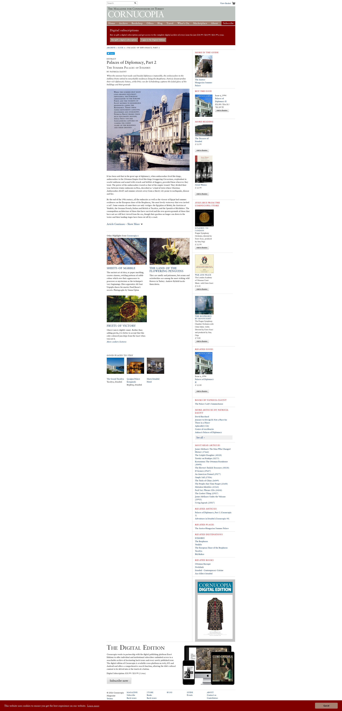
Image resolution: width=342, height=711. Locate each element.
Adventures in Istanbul (205, 518)
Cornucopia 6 (133, 235)
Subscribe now (119, 680)
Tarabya (198, 551)
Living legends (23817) (205, 503)
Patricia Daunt (217, 400)
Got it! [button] (326, 705)
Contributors (212, 698)
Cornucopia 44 (222, 518)
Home (111, 23)
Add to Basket (222, 110)
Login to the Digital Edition (153, 40)
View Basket (225, 3)
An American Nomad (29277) (208, 474)
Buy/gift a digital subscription (124, 40)
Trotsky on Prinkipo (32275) (207, 458)
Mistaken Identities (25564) (207, 487)
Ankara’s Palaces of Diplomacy (208, 432)
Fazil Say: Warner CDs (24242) (208, 490)
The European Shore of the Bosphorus (211, 548)
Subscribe (228, 23)
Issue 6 (121, 48)
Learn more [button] (93, 705)
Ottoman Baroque (203, 564)
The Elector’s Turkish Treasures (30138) (212, 468)
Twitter (110, 698)
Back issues (132, 698)
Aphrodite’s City (202, 426)
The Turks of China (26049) (207, 480)
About (214, 23)
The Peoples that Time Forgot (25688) (211, 484)
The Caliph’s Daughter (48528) (208, 455)
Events (190, 695)
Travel (169, 23)
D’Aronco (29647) (203, 471)
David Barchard (202, 416)
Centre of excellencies (204, 429)
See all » (200, 437)
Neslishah (199, 567)
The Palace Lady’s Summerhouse (209, 404)
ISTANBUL (200, 538)
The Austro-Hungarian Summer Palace (203, 82)
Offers (150, 23)
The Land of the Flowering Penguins (166, 270)
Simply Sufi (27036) (203, 477)
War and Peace (203, 275)
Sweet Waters (201, 185)
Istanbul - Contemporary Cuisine (209, 570)
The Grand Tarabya (115, 379)
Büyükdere (199, 554)
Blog (160, 23)
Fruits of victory (121, 325)
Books (149, 695)
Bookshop (137, 23)
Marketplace (200, 23)
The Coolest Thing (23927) (206, 493)
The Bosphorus (201, 541)
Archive (123, 23)
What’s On (183, 23)
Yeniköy (198, 544)
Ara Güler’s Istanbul (203, 573)
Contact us (211, 695)
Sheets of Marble (121, 268)
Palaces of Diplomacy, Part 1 (207, 512)
